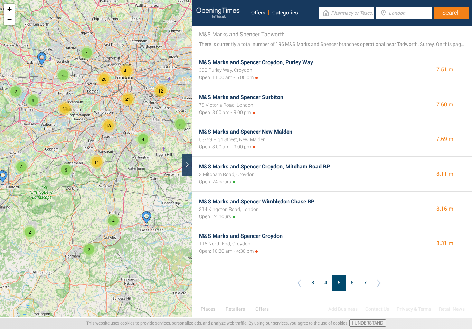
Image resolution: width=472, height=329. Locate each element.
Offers (258, 13)
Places (208, 309)
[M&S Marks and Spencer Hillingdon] (42, 60)
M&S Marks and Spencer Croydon (241, 236)
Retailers (235, 309)
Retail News (452, 309)
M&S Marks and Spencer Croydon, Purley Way (256, 62)
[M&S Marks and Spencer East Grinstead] (146, 218)
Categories (285, 13)
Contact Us (377, 309)
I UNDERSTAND (367, 323)
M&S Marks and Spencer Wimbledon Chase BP (256, 201)
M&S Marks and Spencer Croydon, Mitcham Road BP (264, 166)
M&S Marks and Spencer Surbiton (241, 97)
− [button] (9, 19)
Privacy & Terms (414, 309)
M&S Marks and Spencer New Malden (245, 131)
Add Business (343, 309)
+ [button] (9, 9)
